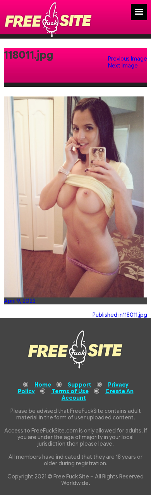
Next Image (123, 65)
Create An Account (98, 394)
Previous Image (127, 58)
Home (42, 384)
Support (79, 384)
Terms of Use (70, 391)
